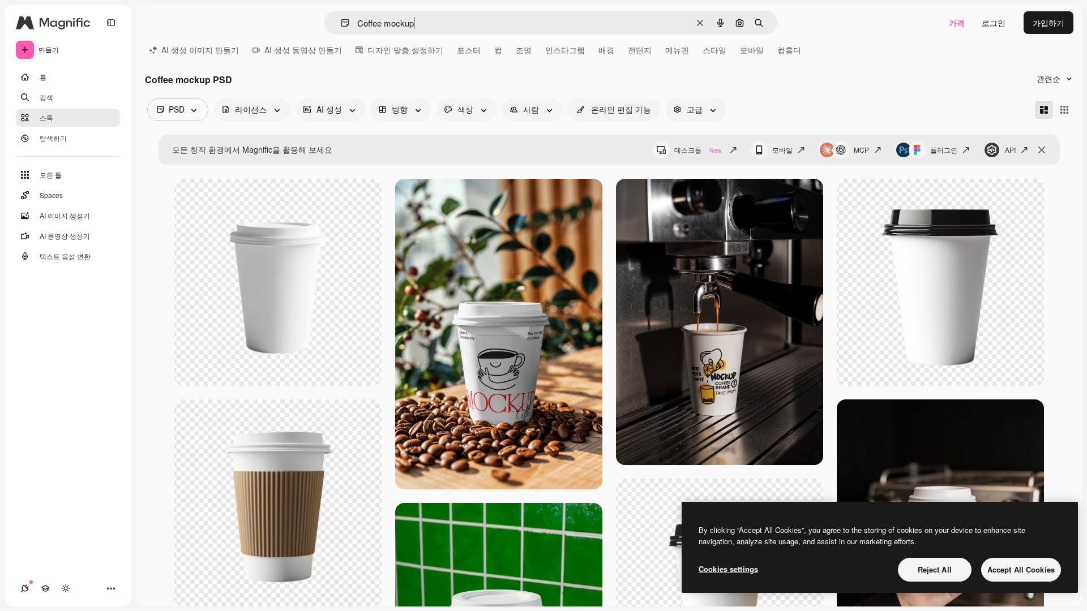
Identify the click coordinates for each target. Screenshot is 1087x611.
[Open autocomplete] (340, 23)
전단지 (640, 49)
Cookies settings (728, 568)
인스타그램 (565, 49)
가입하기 (1048, 22)
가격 (957, 22)
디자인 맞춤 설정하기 (405, 49)
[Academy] (45, 588)
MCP (861, 149)
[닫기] (1041, 149)
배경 (606, 49)
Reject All (935, 569)
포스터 (469, 49)
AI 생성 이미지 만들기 (200, 49)
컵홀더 (789, 49)
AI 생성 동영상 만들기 (303, 49)
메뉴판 (677, 49)
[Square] (1064, 110)
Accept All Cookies (1021, 569)
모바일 (752, 49)
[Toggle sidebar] (111, 23)
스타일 (714, 49)
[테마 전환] (66, 588)
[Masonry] (1044, 110)
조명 (524, 49)
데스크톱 (697, 149)
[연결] (25, 588)
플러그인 (943, 149)
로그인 (993, 22)
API (1010, 149)
